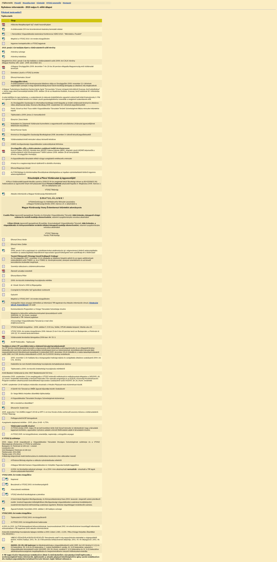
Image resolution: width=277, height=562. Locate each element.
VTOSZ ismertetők (54, 3)
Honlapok (67, 3)
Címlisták (40, 3)
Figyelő (17, 3)
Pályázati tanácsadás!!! (11, 12)
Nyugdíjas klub (28, 3)
